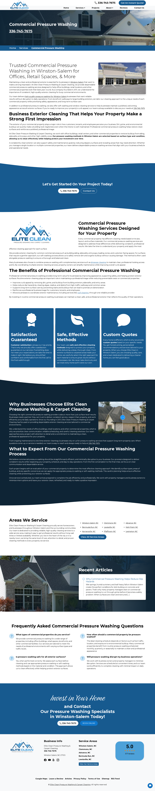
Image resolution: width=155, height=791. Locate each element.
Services (23, 48)
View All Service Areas (92, 537)
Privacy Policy (80, 779)
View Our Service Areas (89, 764)
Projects (95, 8)
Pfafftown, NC (110, 531)
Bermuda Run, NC (90, 527)
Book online (89, 723)
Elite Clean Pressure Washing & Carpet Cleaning (70, 785)
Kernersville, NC (88, 531)
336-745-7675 (106, 2)
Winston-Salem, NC (90, 523)
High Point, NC (132, 527)
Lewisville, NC (109, 527)
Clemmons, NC (110, 523)
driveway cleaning (98, 262)
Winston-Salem (76, 82)
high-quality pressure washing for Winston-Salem (46, 97)
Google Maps (41, 779)
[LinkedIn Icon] (58, 760)
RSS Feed (115, 779)
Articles (68, 779)
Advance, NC (131, 523)
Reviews (123, 8)
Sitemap (105, 779)
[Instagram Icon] (49, 760)
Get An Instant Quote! (132, 3)
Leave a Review (56, 779)
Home (66, 8)
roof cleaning (83, 293)
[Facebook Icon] (45, 760)
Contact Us (139, 8)
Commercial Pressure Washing (47, 48)
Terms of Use (94, 779)
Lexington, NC (131, 531)
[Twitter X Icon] (53, 760)
